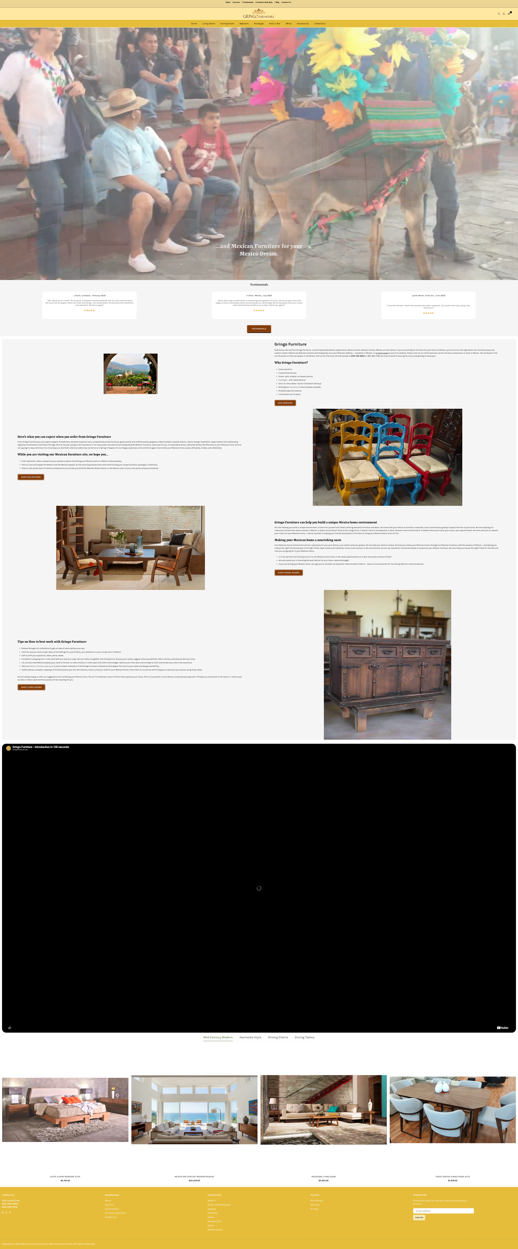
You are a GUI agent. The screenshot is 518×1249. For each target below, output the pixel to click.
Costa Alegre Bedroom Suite (65, 1176)
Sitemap (314, 1204)
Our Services (285, 403)
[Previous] (8, 305)
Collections (320, 23)
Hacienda (213, 1213)
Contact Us (286, 2)
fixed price (294, 387)
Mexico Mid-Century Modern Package (194, 1176)
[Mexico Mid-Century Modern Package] (194, 1110)
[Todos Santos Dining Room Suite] (453, 1110)
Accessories (303, 23)
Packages (259, 23)
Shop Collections (31, 477)
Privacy (314, 1208)
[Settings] (504, 13)
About (228, 2)
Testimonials (248, 2)
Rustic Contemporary (219, 1204)
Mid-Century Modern (218, 1037)
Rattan (211, 1217)
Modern (212, 1200)
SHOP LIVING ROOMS (31, 687)
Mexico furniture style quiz (41, 666)
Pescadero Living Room (323, 1176)
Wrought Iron (214, 1221)
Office (289, 23)
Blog (277, 2)
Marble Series (215, 1229)
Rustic (211, 1225)
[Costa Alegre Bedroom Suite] (65, 1110)
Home (194, 23)
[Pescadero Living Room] (323, 1110)
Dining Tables (304, 1037)
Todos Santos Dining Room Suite (452, 1176)
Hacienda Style (250, 1037)
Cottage (212, 1208)
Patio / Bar (274, 23)
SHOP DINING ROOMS (288, 572)
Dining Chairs (278, 1037)
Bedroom (244, 23)
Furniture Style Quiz (264, 2)
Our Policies (316, 1200)
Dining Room (227, 23)
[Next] (509, 305)
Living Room (208, 23)
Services (236, 2)
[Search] (499, 13)
